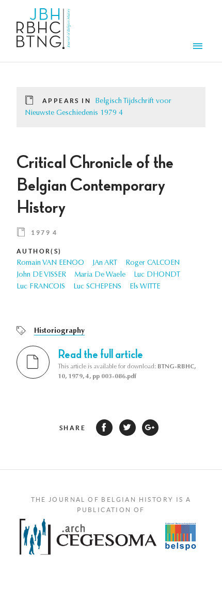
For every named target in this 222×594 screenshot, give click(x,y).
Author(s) (39, 251)
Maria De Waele (99, 275)
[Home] (44, 31)
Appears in (66, 100)
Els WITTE (145, 287)
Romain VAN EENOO (50, 263)
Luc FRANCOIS (41, 287)
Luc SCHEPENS (97, 287)
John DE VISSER (41, 275)
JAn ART (104, 263)
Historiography (59, 331)
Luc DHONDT (157, 275)
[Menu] (199, 47)
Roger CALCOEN (152, 263)
